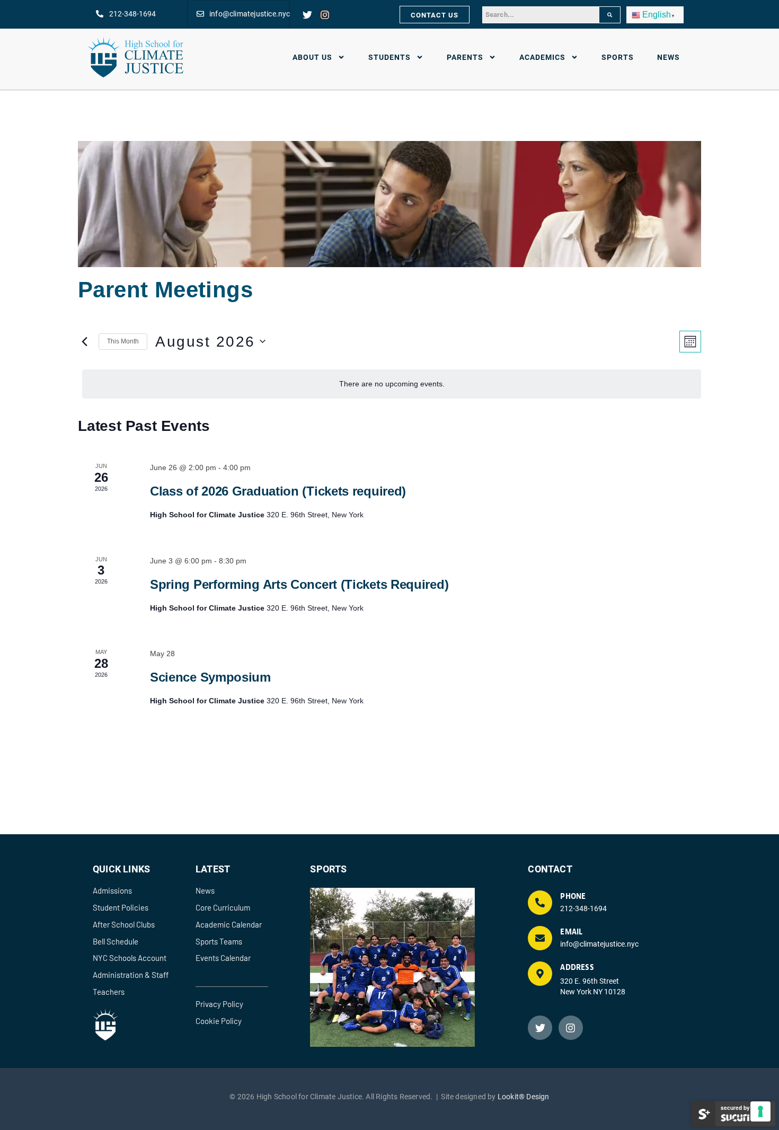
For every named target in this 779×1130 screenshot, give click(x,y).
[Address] (540, 973)
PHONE (573, 896)
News (668, 57)
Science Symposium (210, 677)
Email (571, 932)
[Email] (540, 938)
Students (389, 57)
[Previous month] (84, 341)
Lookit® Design (524, 1096)
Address (577, 968)
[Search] (609, 15)
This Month (123, 341)
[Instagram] (325, 15)
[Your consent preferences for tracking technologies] (760, 1111)
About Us (312, 57)
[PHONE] (540, 902)
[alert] (391, 384)
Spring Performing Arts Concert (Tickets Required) (299, 584)
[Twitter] (307, 15)
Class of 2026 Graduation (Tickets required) (278, 491)
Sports (617, 57)
